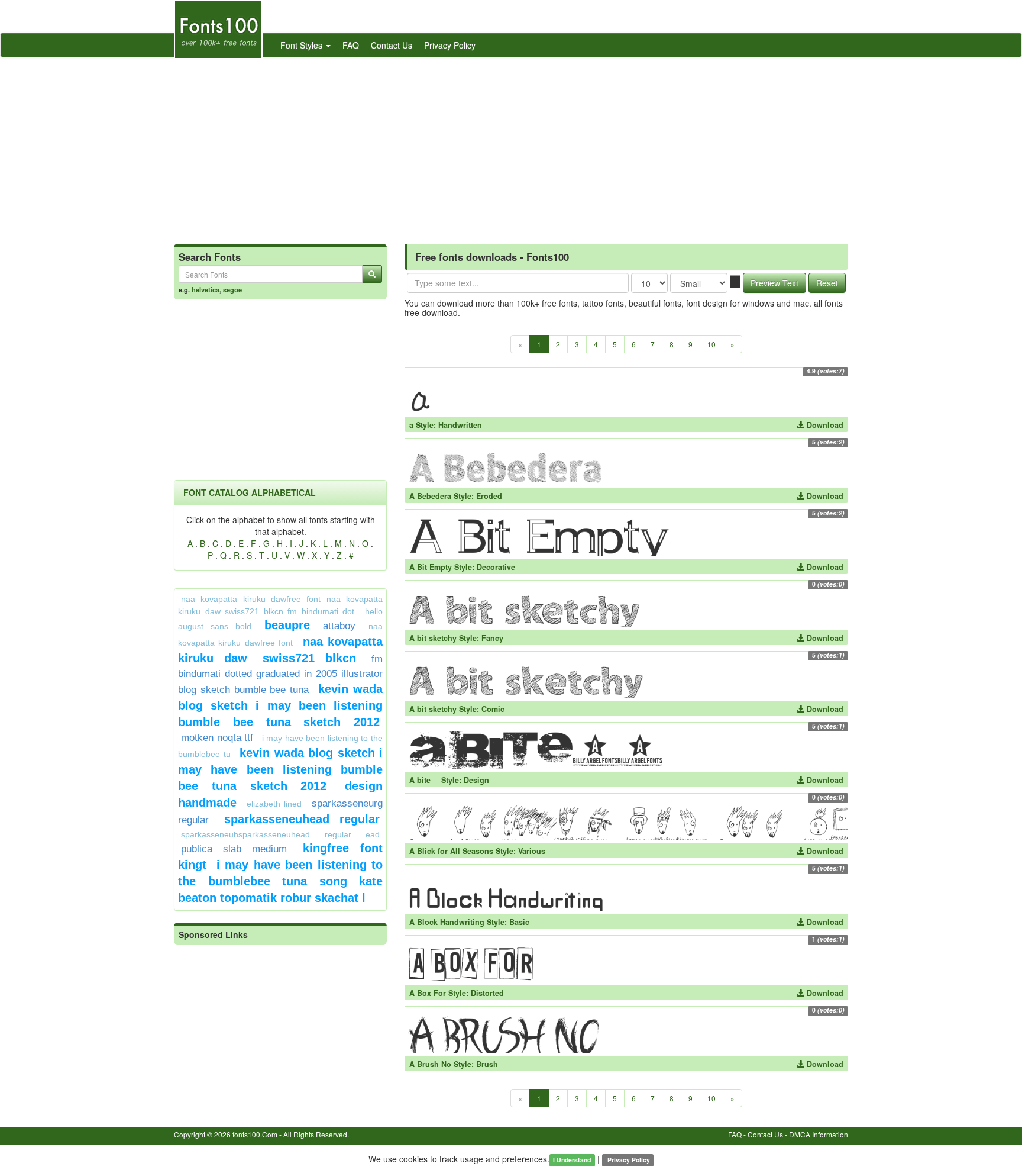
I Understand (572, 1159)
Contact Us (391, 45)
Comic (492, 709)
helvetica (205, 289)
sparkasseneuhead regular (302, 819)
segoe (232, 289)
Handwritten (460, 425)
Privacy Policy (450, 45)
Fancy (492, 638)
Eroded (489, 496)
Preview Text (774, 283)
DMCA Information (818, 1134)
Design (476, 780)
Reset (827, 283)
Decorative (496, 567)
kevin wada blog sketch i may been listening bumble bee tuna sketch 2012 (280, 705)
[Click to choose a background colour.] (735, 281)
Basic (519, 922)
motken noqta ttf (217, 737)
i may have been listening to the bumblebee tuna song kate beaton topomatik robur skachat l (280, 881)
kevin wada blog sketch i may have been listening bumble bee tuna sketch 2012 (280, 769)
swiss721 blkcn (309, 658)
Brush (487, 1064)
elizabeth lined (274, 803)
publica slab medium (234, 849)
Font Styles (302, 45)
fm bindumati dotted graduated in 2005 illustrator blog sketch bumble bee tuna (280, 674)
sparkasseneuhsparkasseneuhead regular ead (280, 834)
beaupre (287, 624)
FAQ (350, 45)
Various (531, 851)
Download (823, 425)
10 (711, 344)
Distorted (487, 993)
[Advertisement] (511, 146)
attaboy (339, 625)
